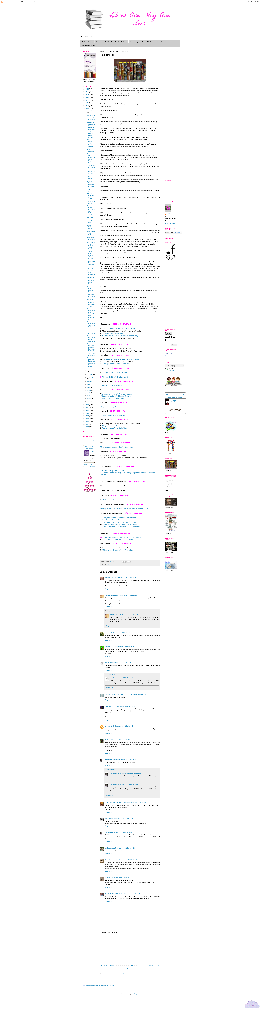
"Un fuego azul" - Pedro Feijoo (113, 333)
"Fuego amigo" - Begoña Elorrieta (115, 373)
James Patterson (175, 401)
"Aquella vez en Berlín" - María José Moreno (119, 522)
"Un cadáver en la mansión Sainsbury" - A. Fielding (121, 537)
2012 (87, 421)
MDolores (108, 877)
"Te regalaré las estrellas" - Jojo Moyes (91, 264)
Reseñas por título (88, 45)
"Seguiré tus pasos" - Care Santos (115, 426)
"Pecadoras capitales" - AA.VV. (113, 471)
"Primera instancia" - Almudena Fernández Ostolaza (91, 347)
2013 (87, 418)
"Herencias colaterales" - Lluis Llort (91, 219)
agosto (89, 381)
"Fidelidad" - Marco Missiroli (113, 520)
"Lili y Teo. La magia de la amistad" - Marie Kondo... (91, 245)
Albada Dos (109, 577)
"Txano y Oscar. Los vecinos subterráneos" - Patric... (91, 174)
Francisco (108, 759)
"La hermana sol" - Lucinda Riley (114, 428)
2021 (87, 103)
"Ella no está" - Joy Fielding (91, 233)
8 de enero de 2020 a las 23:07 (123, 678)
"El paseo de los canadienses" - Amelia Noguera (120, 359)
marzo (89, 395)
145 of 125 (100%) (88, 464)
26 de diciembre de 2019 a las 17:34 (118, 740)
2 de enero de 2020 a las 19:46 (128, 614)
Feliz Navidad (90, 150)
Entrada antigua (154, 965)
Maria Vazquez (110, 848)
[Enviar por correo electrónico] (123, 562)
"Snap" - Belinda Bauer (90, 226)
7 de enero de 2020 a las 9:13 (125, 848)
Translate (172, 370)
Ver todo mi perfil (170, 223)
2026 (87, 89)
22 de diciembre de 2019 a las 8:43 (122, 726)
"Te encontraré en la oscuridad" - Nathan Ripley (120, 336)
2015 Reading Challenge (89, 447)
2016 (87, 410)
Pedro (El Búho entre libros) (114, 694)
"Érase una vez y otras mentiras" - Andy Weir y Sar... (91, 302)
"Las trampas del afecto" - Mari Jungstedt (91, 338)
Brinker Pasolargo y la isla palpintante (113, 415)
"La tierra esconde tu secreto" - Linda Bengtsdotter (121, 329)
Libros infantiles (162, 42)
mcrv (106, 633)
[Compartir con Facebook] (128, 562)
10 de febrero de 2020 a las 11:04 (129, 893)
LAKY (168, 214)
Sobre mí (99, 42)
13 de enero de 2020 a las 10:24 (127, 784)
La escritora (173, 400)
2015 (87, 413)
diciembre (90, 111)
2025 (87, 92)
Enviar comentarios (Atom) (117, 974)
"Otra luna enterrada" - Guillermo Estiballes (119, 500)
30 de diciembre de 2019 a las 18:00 (122, 818)
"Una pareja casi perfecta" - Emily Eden (91, 280)
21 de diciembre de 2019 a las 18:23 (136, 694)
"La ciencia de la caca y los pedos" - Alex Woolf (91, 125)
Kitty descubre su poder (109, 407)
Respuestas (111, 611)
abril (88, 393)
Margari (107, 646)
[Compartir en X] (126, 562)
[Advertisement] (130, 949)
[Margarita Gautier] (165, 356)
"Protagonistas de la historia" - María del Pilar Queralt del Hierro (124, 509)
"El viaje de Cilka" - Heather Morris (115, 377)
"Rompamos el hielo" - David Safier (113, 385)
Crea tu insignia (168, 357)
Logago (107, 726)
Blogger (136, 994)
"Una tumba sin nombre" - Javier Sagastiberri (91, 158)
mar (106, 662)
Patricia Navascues (111, 893)
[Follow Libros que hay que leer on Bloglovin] (173, 233)
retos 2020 (110, 564)
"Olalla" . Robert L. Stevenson (112, 398)
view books (92, 466)
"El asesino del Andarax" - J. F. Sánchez (117, 550)
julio (88, 384)
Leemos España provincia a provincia (91, 183)
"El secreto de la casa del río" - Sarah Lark (116, 447)
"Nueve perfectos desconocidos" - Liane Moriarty (121, 527)
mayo (89, 390)
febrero (89, 398)
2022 (87, 100)
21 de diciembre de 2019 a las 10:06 (125, 595)
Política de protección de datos (116, 42)
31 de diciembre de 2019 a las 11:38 (129, 773)
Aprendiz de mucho (111, 860)
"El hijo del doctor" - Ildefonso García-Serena (119, 518)
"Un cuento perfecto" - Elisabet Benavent (116, 396)
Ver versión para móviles (130, 969)
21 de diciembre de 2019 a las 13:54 (120, 633)
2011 (87, 424)
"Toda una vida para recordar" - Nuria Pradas (120, 524)
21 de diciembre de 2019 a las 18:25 (123, 706)
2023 (87, 97)
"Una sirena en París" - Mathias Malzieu (116, 394)
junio (89, 387)
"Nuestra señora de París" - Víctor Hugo (117, 539)
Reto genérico (90, 190)
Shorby (107, 818)
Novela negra (134, 42)
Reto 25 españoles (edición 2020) (91, 196)
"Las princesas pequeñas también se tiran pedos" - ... (91, 362)
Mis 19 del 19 (91, 115)
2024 (87, 94)
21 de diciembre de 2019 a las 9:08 (124, 577)
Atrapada (108, 706)
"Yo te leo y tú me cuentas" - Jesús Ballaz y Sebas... (91, 210)
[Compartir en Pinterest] (130, 562)
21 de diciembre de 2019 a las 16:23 (120, 662)
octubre (90, 374)
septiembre (90, 377)
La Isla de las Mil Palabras (114, 802)
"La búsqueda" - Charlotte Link (91, 324)
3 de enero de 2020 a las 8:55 (122, 832)
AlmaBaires (109, 595)
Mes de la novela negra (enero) (90, 134)
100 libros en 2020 (91, 202)
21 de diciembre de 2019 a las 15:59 (122, 646)
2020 (87, 106)
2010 (87, 427)
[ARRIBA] (252, 1004)
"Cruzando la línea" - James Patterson (91, 289)
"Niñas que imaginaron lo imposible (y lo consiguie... (91, 314)
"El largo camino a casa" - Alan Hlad (116, 364)
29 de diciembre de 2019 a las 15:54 (135, 802)
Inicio (131, 965)
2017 (87, 407)
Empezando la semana (91, 118)
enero (89, 401)
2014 (87, 416)
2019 (87, 108)
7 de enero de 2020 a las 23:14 (129, 860)
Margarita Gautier (169, 353)
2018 (87, 405)
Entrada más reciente (107, 965)
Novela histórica (147, 42)
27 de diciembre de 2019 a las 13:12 (124, 759)
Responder (108, 589)
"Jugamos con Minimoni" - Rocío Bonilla (91, 255)
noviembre (90, 370)
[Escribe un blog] (125, 562)
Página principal (87, 42)
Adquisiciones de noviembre (91, 272)
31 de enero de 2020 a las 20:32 (122, 877)
